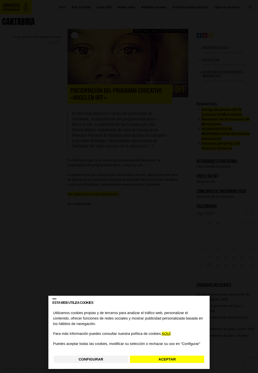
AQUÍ (166, 334)
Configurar (91, 359)
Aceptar (167, 359)
